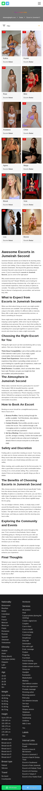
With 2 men (26, 723)
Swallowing (26, 718)
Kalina (5, 58)
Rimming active (28, 692)
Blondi (5, 201)
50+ (3, 687)
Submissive (26, 715)
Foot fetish (26, 658)
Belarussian (6, 605)
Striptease (26, 712)
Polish (4, 628)
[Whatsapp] (3, 3)
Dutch (4, 617)
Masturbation (27, 678)
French (4, 620)
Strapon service (28, 709)
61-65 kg (5, 707)
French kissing (27, 661)
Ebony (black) (7, 656)
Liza (4, 237)
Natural (4, 765)
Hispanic (5, 662)
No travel (5, 776)
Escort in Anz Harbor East (31, 777)
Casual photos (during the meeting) (31, 617)
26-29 (4, 681)
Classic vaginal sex (29, 621)
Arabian (4, 651)
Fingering (25, 655)
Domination (26, 644)
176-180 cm (6, 732)
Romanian (5, 631)
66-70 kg (5, 710)
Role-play (26, 698)
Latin (3, 665)
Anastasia (7, 130)
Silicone (5, 768)
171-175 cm (6, 729)
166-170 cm (6, 726)
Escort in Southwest (29, 762)
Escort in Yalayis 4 (29, 774)
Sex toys (25, 703)
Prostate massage (29, 689)
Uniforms (25, 721)
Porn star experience (30, 686)
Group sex (26, 669)
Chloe (26, 130)
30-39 (4, 684)
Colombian (6, 614)
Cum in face (26, 626)
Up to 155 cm (6, 718)
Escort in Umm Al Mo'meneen (28, 750)
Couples (25, 624)
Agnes (5, 165)
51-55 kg (5, 701)
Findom (25, 652)
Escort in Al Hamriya (29, 771)
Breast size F (6, 757)
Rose (5, 94)
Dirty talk (25, 641)
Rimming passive (28, 695)
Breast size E (6, 754)
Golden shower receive (30, 666)
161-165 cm (6, 723)
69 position (26, 610)
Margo (26, 165)
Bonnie (26, 237)
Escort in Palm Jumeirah (31, 765)
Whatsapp (13, 787)
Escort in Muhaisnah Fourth (29, 745)
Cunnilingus (26, 635)
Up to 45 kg (6, 695)
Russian (5, 634)
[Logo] (21, 12)
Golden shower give (29, 663)
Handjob (25, 672)
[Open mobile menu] (39, 3)
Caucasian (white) (8, 659)
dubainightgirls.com (9, 17)
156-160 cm (6, 720)
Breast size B (6, 746)
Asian (4, 653)
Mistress (25, 681)
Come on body (27, 632)
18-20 (4, 676)
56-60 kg (5, 704)
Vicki (25, 201)
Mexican (5, 622)
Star (23, 736)
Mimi (25, 94)
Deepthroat (26, 638)
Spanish (5, 637)
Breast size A (6, 743)
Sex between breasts (30, 701)
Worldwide (26, 602)
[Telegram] (7, 3)
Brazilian (5, 608)
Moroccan (5, 625)
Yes (23, 728)
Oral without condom (30, 683)
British (4, 611)
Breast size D (6, 751)
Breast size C (6, 749)
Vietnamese (6, 642)
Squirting (25, 706)
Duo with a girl (27, 646)
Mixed (4, 668)
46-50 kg (5, 698)
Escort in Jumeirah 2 (29, 754)
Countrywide (6, 779)
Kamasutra (26, 675)
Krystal (26, 58)
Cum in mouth (27, 629)
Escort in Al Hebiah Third (31, 768)
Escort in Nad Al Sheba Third (31, 758)
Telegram (33, 787)
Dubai (21, 17)
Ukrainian (5, 640)
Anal (24, 613)
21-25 (4, 679)
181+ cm (5, 735)
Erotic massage (28, 649)
